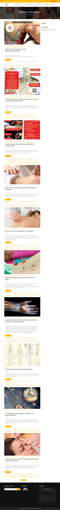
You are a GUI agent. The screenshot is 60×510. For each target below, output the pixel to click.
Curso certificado (8, 159)
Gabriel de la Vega (33, 159)
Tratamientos (30, 4)
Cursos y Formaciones (39, 4)
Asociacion (19, 4)
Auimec (18, 158)
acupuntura (14, 114)
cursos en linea (25, 159)
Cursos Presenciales (9, 115)
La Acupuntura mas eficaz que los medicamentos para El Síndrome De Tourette (22, 459)
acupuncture (8, 114)
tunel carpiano (15, 339)
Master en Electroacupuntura (20, 47)
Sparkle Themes (37, 508)
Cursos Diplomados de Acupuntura (12, 97)
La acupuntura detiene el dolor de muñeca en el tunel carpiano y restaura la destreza (21, 320)
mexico (19, 160)
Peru (29, 115)
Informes (11, 367)
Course (30, 114)
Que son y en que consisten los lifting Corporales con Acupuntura (21, 188)
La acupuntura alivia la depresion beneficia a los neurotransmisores (19, 414)
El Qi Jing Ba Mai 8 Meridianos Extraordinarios (19, 369)
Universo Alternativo (33, 160)
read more (8, 59)
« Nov (40, 505)
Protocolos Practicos (9, 411)
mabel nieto (7, 160)
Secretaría (25, 4)
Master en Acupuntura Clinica (25, 97)
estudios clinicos (21, 337)
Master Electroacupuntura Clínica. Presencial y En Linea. (20, 278)
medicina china (26, 381)
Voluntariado (33, 97)
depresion (15, 428)
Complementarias (24, 244)
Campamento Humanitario (22, 114)
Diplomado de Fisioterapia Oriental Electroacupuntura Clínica (15, 50)
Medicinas (29, 201)
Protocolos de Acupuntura (26, 410)
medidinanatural (14, 160)
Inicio (15, 4)
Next (24, 480)
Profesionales (8, 63)
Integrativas (23, 201)
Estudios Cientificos (14, 410)
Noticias (19, 410)
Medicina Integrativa (23, 115)
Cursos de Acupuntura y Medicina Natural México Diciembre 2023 (19, 145)
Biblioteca (46, 4)
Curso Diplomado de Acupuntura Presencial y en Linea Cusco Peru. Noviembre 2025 (21, 100)
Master (20, 275)
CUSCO (16, 115)
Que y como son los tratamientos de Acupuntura (19, 231)
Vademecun (52, 4)
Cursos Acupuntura (17, 159)
